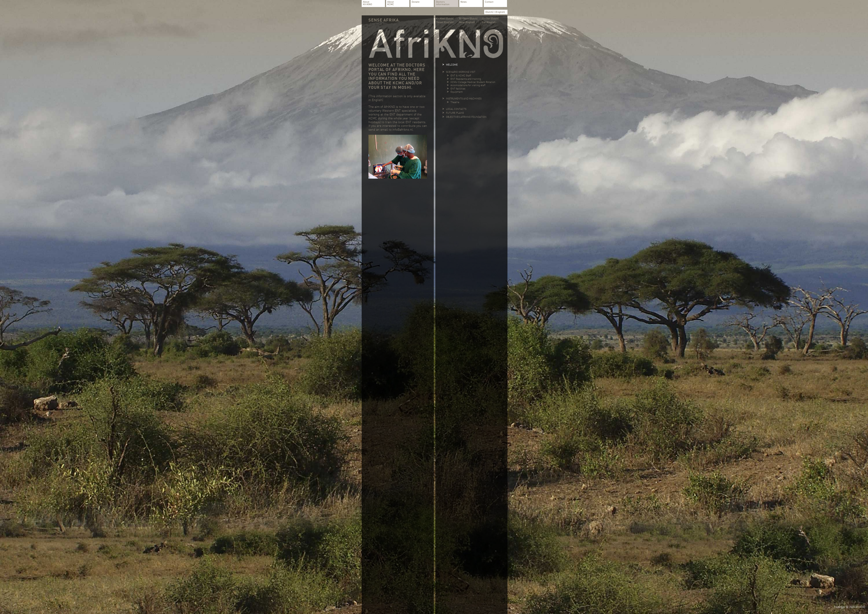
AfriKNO (860, 607)
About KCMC (390, 3)
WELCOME (452, 64)
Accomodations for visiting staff (468, 85)
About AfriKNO (367, 3)
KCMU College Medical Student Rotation (473, 82)
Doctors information (442, 3)
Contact (489, 2)
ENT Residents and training (466, 78)
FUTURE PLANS (455, 112)
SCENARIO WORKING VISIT (460, 71)
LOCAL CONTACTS (456, 109)
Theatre (455, 102)
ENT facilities (458, 88)
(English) (500, 12)
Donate (416, 2)
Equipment (457, 91)
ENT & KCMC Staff (461, 75)
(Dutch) (489, 12)
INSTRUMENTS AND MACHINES (463, 98)
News (463, 2)
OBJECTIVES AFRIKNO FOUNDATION (466, 116)
